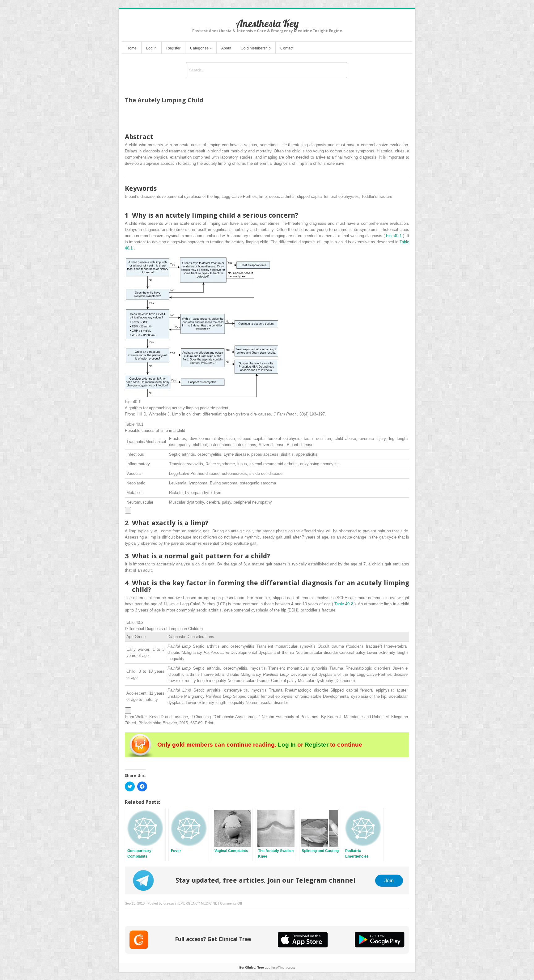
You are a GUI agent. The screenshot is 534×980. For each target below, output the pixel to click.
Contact (286, 48)
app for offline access (267, 967)
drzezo (168, 903)
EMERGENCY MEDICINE (197, 903)
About (226, 48)
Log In (151, 48)
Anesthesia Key (267, 23)
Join (389, 880)
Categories (201, 48)
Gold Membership (256, 48)
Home (131, 48)
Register (173, 48)
